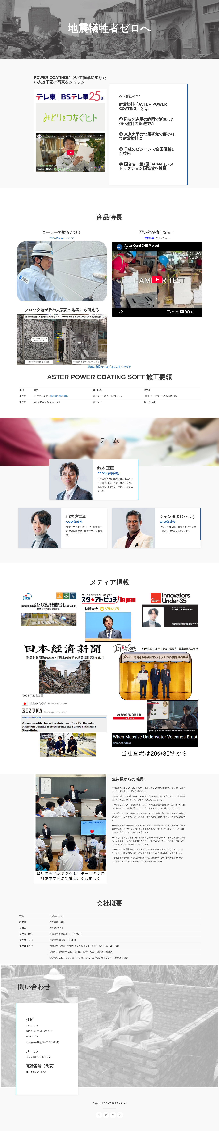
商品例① (54, 396)
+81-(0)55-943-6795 (36, 1071)
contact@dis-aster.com (38, 1057)
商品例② (63, 396)
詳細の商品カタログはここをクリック (109, 366)
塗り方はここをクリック (62, 237)
